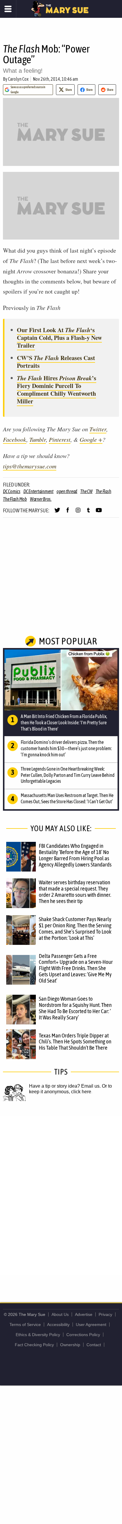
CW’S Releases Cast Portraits (56, 362)
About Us (60, 1314)
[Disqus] (61, 1195)
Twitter (97, 429)
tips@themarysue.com (29, 466)
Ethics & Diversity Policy (38, 1334)
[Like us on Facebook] (68, 512)
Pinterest (59, 439)
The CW (86, 491)
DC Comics (11, 491)
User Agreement (91, 1324)
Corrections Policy (83, 1334)
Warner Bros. (41, 499)
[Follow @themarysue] (57, 512)
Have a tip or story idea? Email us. (65, 1086)
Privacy (105, 1314)
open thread (67, 491)
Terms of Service (25, 1324)
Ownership (70, 1344)
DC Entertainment (38, 491)
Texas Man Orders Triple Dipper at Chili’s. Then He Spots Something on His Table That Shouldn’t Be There (75, 1041)
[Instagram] (78, 512)
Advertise (83, 1314)
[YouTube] (99, 512)
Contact (93, 1344)
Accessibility (58, 1324)
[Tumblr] (88, 512)
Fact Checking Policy (34, 1344)
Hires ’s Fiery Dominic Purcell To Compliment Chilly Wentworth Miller (56, 389)
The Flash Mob (15, 499)
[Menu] (8, 9)
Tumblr (37, 439)
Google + (91, 439)
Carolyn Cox (18, 79)
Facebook (14, 439)
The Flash (103, 491)
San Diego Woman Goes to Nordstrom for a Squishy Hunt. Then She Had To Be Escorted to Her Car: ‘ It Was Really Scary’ (75, 1008)
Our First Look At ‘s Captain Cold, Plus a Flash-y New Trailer (59, 338)
